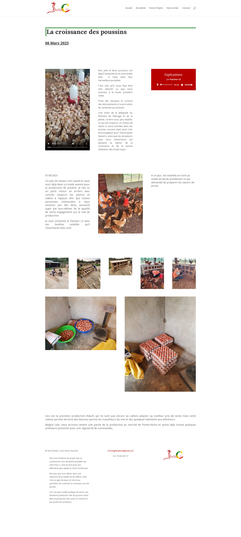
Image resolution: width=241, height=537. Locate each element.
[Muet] (182, 85)
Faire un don (173, 8)
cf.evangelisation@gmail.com (120, 450)
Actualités (141, 8)
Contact (186, 8)
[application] (173, 84)
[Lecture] (157, 84)
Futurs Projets (156, 8)
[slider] (188, 84)
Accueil (128, 8)
